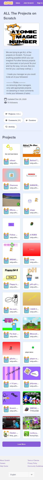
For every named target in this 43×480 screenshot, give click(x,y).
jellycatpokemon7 (34, 383)
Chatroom (14, 185)
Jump (32, 259)
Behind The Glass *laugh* (34, 160)
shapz (32, 210)
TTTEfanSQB (34, 411)
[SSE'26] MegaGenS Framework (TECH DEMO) (34, 408)
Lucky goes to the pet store (34, 433)
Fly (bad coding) (14, 334)
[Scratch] (8, 3)
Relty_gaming (14, 436)
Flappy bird (14, 284)
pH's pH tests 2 (34, 284)
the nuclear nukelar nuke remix (14, 309)
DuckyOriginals (34, 436)
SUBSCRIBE (34, 185)
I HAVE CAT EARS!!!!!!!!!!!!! (34, 309)
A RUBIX (33, 235)
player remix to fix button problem (34, 358)
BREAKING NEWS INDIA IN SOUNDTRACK (14, 259)
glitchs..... (14, 358)
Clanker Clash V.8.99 (14, 433)
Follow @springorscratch (14, 235)
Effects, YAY (14, 210)
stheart (12, 160)
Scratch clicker (14, 408)
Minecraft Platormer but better (34, 334)
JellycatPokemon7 (14, 163)
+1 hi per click (14, 383)
